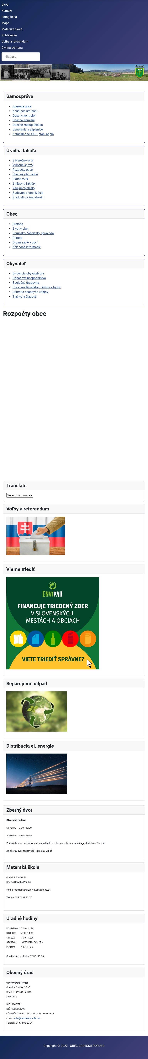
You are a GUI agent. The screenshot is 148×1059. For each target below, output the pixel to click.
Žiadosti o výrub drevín (28, 197)
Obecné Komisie (23, 120)
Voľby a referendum (15, 41)
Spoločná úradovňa (26, 282)
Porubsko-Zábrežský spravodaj (34, 233)
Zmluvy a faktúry (24, 183)
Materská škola (12, 29)
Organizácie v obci (25, 242)
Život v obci (20, 228)
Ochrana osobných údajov (30, 292)
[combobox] (21, 56)
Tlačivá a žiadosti (25, 296)
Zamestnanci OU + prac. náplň (33, 134)
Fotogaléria (9, 17)
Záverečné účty (23, 160)
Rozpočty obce (23, 169)
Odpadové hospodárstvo (29, 278)
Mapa (5, 23)
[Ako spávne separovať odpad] (36, 711)
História (18, 224)
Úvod (5, 4)
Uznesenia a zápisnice (28, 129)
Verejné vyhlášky (24, 188)
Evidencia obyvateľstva (28, 273)
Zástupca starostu (25, 111)
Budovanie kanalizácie (28, 193)
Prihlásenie (9, 35)
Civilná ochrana (12, 47)
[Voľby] (35, 535)
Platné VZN (20, 179)
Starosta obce (22, 106)
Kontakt (7, 11)
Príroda (17, 238)
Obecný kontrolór (24, 115)
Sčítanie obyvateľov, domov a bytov (37, 287)
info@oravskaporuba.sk (27, 1018)
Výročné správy (23, 165)
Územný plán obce (25, 174)
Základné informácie (27, 247)
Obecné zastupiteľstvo (28, 125)
